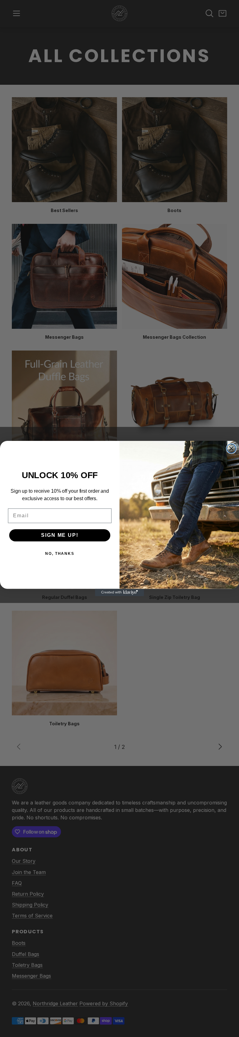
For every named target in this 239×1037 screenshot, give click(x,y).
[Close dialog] (231, 448)
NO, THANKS (59, 553)
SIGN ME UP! (59, 535)
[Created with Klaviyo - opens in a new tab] (119, 592)
